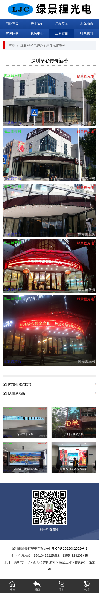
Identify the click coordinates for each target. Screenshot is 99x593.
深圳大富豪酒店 (14, 393)
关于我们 (37, 23)
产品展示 (61, 23)
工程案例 (61, 33)
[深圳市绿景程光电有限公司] (49, 9)
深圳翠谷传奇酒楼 (49, 60)
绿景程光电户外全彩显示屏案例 (43, 45)
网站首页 (12, 23)
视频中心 (37, 33)
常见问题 (12, 33)
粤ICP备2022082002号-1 (69, 548)
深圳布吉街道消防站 (17, 384)
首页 (12, 45)
